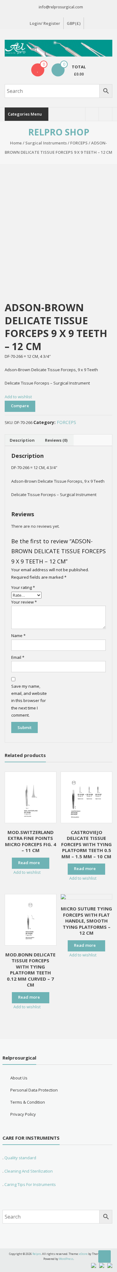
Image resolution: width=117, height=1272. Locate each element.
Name (18, 635)
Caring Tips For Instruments (30, 1184)
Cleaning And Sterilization (28, 1171)
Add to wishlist (19, 396)
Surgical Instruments (46, 143)
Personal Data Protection (34, 1090)
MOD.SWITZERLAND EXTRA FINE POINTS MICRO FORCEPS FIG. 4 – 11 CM (30, 841)
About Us (18, 1078)
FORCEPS (79, 143)
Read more (29, 862)
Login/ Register (45, 23)
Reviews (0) (56, 440)
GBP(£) (73, 23)
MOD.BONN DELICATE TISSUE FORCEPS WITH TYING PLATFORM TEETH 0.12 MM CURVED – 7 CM (30, 969)
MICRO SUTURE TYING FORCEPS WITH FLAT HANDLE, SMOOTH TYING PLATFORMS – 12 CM (86, 920)
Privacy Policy (23, 1114)
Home (16, 143)
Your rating (23, 587)
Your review (24, 602)
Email (17, 657)
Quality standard (20, 1157)
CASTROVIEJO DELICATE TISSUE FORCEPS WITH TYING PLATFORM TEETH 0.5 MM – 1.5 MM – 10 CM (86, 844)
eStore (83, 1254)
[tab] (22, 440)
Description (22, 440)
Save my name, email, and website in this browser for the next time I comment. (29, 700)
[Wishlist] (37, 70)
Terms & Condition (27, 1102)
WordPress (66, 1259)
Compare (20, 405)
